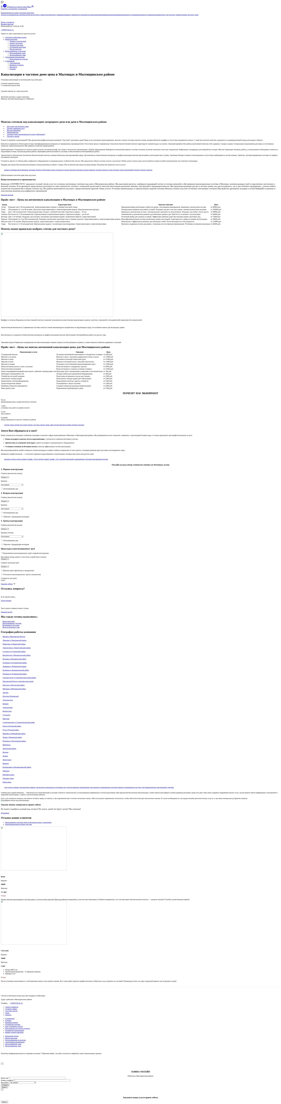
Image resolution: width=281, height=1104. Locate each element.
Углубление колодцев (18, 47)
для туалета (8, 787)
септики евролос (89, 170)
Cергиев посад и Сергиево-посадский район (19, 678)
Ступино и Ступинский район (14, 651)
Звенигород (7, 760)
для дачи (138, 787)
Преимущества (12, 132)
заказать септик (10, 459)
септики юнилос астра (104, 170)
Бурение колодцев (16, 45)
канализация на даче (142, 15)
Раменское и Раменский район (14, 644)
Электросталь (8, 700)
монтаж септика (19, 15)
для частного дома (37, 15)
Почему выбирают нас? (16, 128)
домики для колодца (37, 787)
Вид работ (5, 1082)
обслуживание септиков (26, 170)
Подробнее (5, 813)
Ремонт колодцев (16, 43)
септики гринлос (146, 170)
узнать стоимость (11, 1007)
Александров (8, 707)
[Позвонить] (35, 7)
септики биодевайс (67, 459)
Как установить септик (14, 1026)
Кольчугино (7, 711)
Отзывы (13, 69)
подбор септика (72, 425)
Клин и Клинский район (12, 726)
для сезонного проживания (99, 787)
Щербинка (7, 745)
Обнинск (6, 771)
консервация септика (100, 459)
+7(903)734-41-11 (7, 30)
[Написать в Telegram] (5, 7)
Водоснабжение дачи (17, 53)
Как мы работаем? (14, 130)
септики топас (118, 170)
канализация (155, 15)
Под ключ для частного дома (18, 126)
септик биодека (60, 425)
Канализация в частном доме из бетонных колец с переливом (28, 822)
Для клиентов (15, 63)
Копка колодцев (11, 39)
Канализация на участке (19, 59)
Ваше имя (5, 1078)
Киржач (5, 704)
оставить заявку (11, 1009)
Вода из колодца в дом (11, 627)
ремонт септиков (10, 170)
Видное (5, 752)
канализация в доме (67, 15)
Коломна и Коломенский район (14, 659)
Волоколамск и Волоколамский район (17, 767)
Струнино (6, 715)
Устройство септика (12, 1024)
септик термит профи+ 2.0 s (49, 459)
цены (7, 1013)
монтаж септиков (76, 170)
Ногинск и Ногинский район (14, 685)
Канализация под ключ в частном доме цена (17, 13)
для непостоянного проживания (122, 787)
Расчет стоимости (7, 22)
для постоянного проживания (78, 787)
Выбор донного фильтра (14, 1032)
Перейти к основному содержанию (14, 9)
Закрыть (4, 1087)
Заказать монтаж (7, 195)
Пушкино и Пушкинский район (15, 674)
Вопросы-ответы (11, 1022)
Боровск (6, 763)
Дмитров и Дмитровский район (14, 640)
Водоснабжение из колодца (15, 51)
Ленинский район (9, 748)
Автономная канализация (14, 57)
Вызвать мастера (7, 24)
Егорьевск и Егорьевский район (15, 663)
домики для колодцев (21, 787)
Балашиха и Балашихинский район (16, 670)
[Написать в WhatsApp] (2, 7)
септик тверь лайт (47, 425)
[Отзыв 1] (34, 870)
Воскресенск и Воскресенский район (17, 655)
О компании (9, 61)
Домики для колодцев (18, 41)
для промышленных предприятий (154, 787)
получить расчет (11, 1011)
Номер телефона (7, 1080)
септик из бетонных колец (46, 170)
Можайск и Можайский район (14, 734)
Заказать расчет (6, 612)
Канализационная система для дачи (18, 824)
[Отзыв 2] (34, 944)
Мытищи (6, 719)
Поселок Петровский (11, 696)
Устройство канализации (14, 1030)
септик (27, 15)
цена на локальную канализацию (87, 15)
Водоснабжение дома (18, 55)
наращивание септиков (83, 459)
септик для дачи (33, 425)
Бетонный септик (11, 1036)
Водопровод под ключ (10, 625)
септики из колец (62, 170)
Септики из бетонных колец (15, 37)
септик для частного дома (169, 15)
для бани (170, 787)
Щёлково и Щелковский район (14, 689)
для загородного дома (52, 15)
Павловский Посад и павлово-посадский (18, 681)
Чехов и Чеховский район (12, 737)
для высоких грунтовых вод (56, 787)
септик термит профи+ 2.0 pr (27, 459)
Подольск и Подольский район (14, 741)
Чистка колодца (15, 49)
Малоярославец (8, 775)
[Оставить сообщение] (32, 7)
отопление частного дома (188, 15)
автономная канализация (109, 15)
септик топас (9, 425)
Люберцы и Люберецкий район (14, 666)
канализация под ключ (126, 15)
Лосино (5, 693)
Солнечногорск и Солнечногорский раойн (19, 722)
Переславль (7, 782)
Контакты (13, 67)
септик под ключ (20, 425)
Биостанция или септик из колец (17, 1028)
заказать (8, 1015)
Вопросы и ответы (17, 65)
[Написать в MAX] (19, 7)
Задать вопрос (6, 601)
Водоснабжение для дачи (11, 623)
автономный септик (132, 170)
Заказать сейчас (7, 584)
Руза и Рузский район (11, 730)
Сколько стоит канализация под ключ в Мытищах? (26, 134)
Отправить (5, 1085)
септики (81, 425)
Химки (5, 756)
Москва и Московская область (14, 637)
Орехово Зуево (8, 778)
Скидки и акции (13, 136)
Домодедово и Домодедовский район (17, 648)
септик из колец (7, 15)
